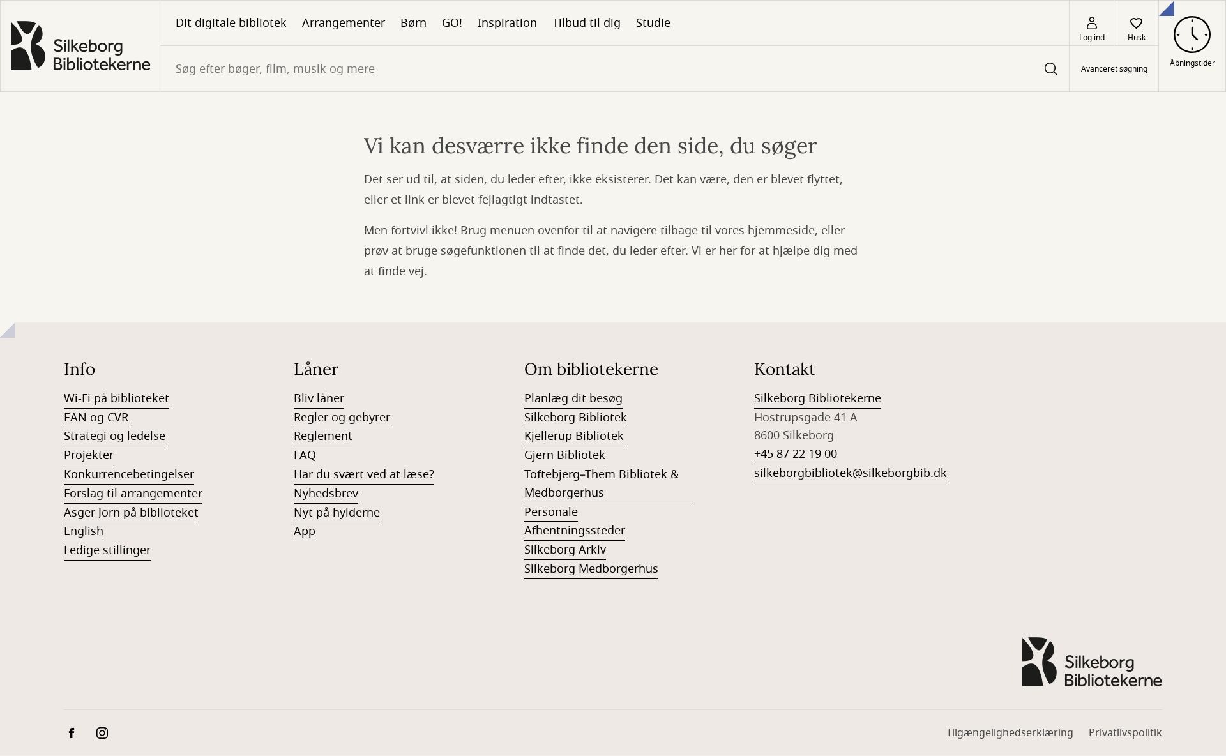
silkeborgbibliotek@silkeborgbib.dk (850, 473)
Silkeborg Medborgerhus (591, 569)
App (304, 531)
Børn (413, 23)
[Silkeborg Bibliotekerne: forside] (80, 46)
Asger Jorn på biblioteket (131, 512)
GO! (452, 23)
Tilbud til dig (586, 23)
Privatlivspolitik (1125, 733)
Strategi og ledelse (114, 436)
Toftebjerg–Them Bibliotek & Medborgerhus (601, 483)
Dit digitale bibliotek (231, 23)
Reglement (323, 436)
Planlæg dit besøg (573, 398)
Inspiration (507, 23)
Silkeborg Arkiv (565, 549)
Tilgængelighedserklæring (1009, 733)
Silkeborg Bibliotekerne (817, 398)
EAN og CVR (98, 417)
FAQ (306, 455)
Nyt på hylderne (337, 512)
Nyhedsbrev (326, 493)
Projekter (89, 455)
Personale (551, 512)
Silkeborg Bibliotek (575, 417)
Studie (653, 23)
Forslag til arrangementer (133, 493)
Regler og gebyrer (342, 417)
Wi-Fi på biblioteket (116, 398)
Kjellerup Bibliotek (574, 436)
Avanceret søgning (1114, 69)
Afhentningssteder (574, 530)
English (83, 531)
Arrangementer (343, 23)
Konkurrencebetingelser (129, 474)
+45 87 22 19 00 (795, 454)
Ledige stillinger (107, 550)
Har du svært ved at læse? (364, 474)
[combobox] (614, 68)
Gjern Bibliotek (564, 455)
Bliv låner (319, 398)
